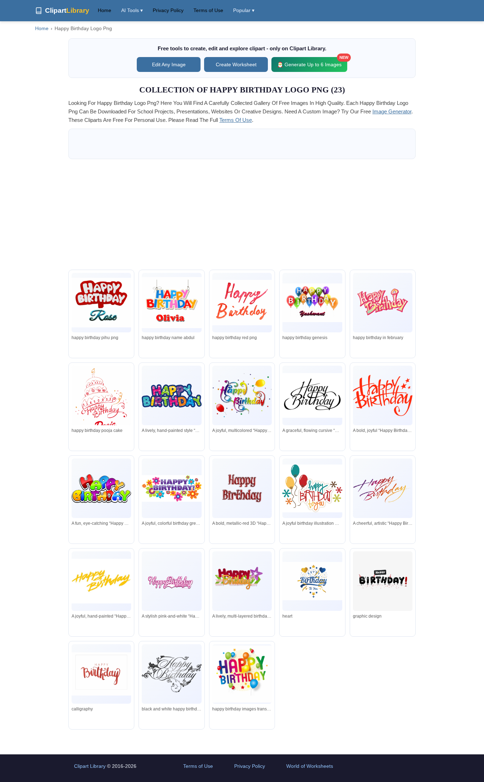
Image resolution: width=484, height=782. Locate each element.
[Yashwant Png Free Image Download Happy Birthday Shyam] (312, 302)
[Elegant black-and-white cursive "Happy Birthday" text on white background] (312, 395)
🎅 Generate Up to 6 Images (312, 62)
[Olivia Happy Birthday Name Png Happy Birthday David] (171, 302)
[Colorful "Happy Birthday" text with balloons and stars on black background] (242, 395)
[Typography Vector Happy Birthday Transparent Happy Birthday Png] (312, 581)
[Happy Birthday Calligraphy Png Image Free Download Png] (101, 674)
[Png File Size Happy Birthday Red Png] (242, 303)
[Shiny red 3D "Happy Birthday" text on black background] (242, 488)
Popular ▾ (243, 10)
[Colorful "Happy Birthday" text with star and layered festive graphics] (242, 581)
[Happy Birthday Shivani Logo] (101, 302)
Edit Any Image (169, 64)
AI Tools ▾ (132, 10)
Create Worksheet (236, 64)
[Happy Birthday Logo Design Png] (382, 303)
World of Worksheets (309, 766)
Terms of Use (208, 10)
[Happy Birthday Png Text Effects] (382, 581)
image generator (391, 111)
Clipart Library (90, 766)
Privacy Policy (168, 10)
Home (104, 10)
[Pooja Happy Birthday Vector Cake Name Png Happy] (101, 403)
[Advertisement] (242, 214)
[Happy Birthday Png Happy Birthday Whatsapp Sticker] (242, 674)
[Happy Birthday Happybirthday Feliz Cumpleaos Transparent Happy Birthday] (171, 674)
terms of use (235, 120)
